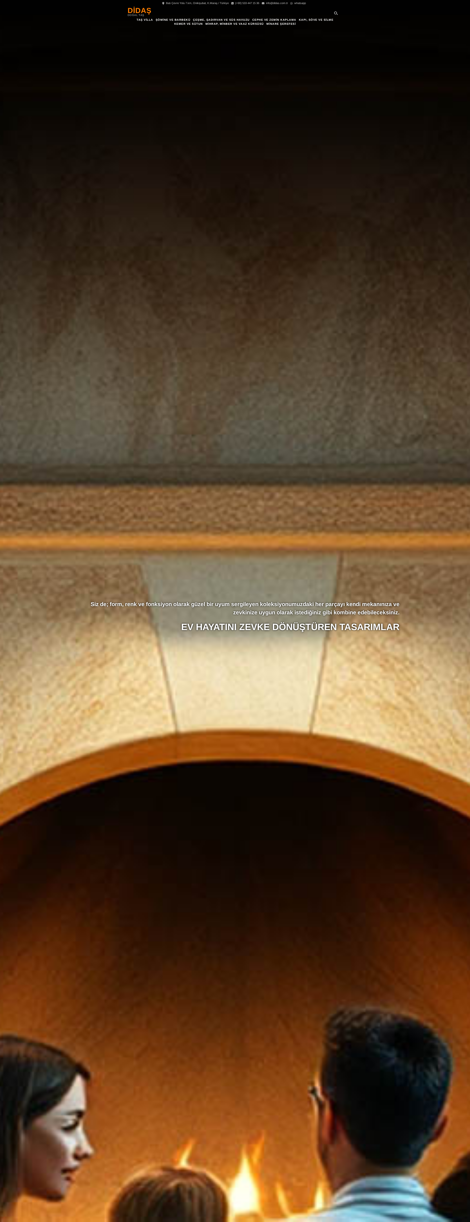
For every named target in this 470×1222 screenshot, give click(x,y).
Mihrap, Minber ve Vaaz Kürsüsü (234, 23)
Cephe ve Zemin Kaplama (274, 19)
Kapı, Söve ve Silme (316, 19)
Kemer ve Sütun (188, 23)
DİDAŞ (139, 10)
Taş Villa (145, 19)
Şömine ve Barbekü (173, 19)
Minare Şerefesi (281, 23)
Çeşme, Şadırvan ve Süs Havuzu (221, 19)
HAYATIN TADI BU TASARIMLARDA (323, 627)
